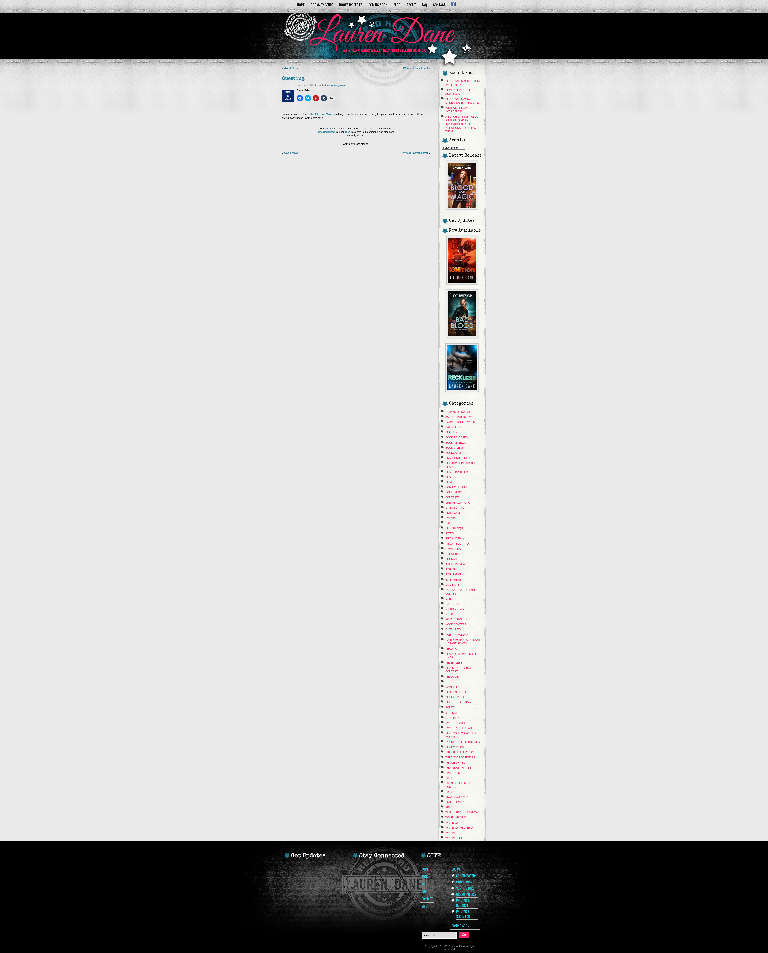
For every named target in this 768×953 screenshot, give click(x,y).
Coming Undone (456, 487)
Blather (451, 432)
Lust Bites (453, 603)
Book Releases (456, 437)
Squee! (450, 707)
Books (455, 869)
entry (328, 128)
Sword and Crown (458, 728)
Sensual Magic (456, 692)
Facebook (453, 4)
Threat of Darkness (460, 757)
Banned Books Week (460, 422)
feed (347, 132)
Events (450, 518)
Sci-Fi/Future (465, 888)
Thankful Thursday (459, 752)
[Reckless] (462, 390)
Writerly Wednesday (460, 827)
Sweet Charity (456, 722)
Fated (449, 533)
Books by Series (350, 4)
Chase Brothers (457, 472)
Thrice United (455, 762)
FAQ (424, 4)
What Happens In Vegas (462, 812)
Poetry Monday (456, 634)
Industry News (456, 564)
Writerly (452, 822)
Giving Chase (454, 548)
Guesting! (294, 78)
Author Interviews (459, 416)
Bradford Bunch (457, 458)
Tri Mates (452, 792)
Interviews (453, 579)
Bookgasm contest (459, 452)
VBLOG (449, 807)
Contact (439, 4)
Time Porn (452, 772)
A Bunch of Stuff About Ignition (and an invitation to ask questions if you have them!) (462, 124)
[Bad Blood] (462, 336)
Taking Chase (455, 747)
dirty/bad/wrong (457, 502)
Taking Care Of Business (463, 742)
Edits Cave (453, 512)
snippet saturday (458, 702)
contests (452, 497)
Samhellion (453, 686)
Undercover (454, 802)
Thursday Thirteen (459, 767)
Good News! (291, 68)
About (411, 4)
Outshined (453, 629)
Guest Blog (453, 553)
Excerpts (452, 523)
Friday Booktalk (457, 543)
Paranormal (464, 882)
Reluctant (453, 676)
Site (424, 906)
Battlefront (454, 427)
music (449, 614)
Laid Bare (452, 584)
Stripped (452, 717)
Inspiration (453, 574)
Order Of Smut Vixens (321, 114)
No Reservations (457, 619)
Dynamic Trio (454, 507)
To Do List (452, 778)
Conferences (455, 492)
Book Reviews (455, 442)
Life (448, 598)
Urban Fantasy (466, 894)
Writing (451, 832)
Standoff (452, 712)
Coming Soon (377, 4)
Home (301, 4)
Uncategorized (338, 85)
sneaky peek (454, 697)
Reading (451, 648)
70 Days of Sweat (457, 411)
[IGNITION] (462, 283)
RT (447, 681)
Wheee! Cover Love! (415, 68)
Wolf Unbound (455, 817)
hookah (451, 559)
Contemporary (466, 875)
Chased (450, 477)
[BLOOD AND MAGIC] (462, 208)
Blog (397, 4)
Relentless (453, 662)
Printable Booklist (462, 903)
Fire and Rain (454, 538)
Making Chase (455, 609)
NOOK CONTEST (455, 624)
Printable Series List (463, 914)
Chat (448, 482)
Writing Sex (454, 838)
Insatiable (453, 569)
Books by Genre (322, 4)
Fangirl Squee (455, 528)
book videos (454, 447)
